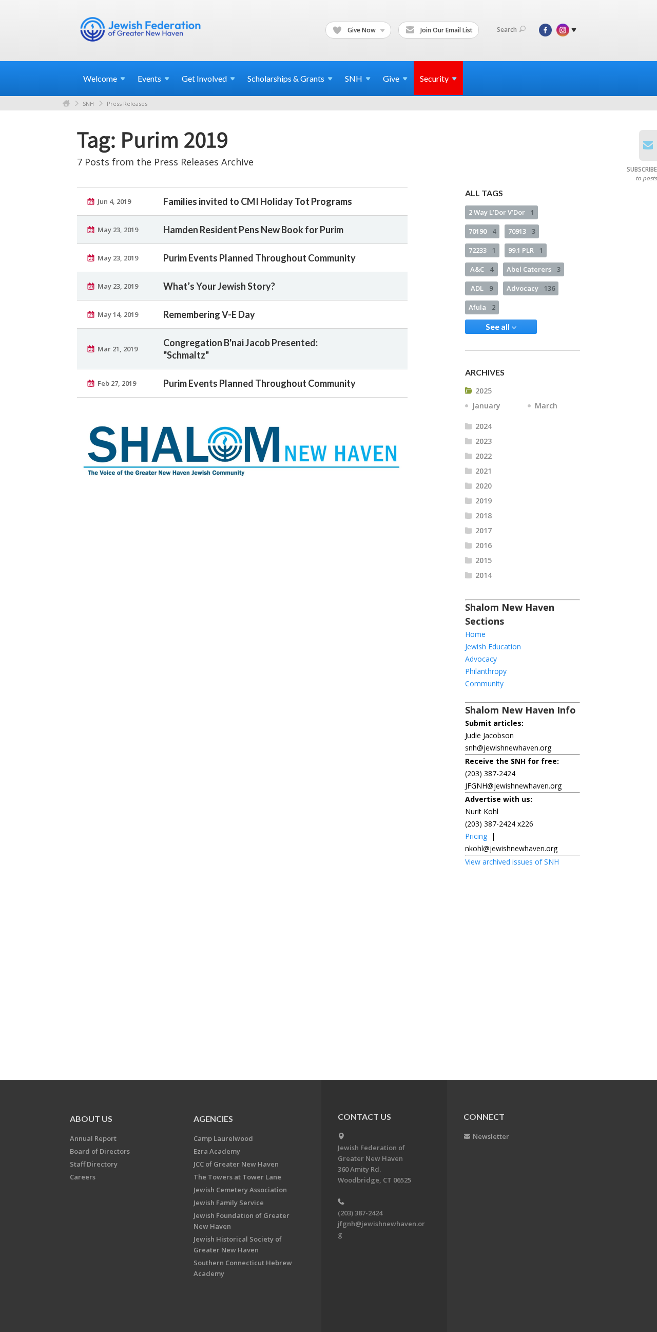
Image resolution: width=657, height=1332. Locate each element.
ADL (482, 288)
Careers (82, 1176)
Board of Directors (100, 1151)
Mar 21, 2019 (118, 348)
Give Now (361, 30)
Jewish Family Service (229, 1202)
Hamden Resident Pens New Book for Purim (253, 229)
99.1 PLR (525, 250)
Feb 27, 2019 (117, 383)
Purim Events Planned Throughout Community (259, 258)
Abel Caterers (534, 269)
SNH (88, 103)
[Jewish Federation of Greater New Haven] (141, 29)
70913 (521, 231)
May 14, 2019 (118, 314)
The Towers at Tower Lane (237, 1176)
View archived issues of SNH (512, 862)
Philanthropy (486, 671)
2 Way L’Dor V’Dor (501, 212)
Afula (482, 307)
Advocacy (531, 288)
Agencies (213, 1118)
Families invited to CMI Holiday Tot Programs (257, 201)
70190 (482, 231)
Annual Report (93, 1138)
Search (507, 29)
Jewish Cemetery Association (240, 1189)
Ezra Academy (217, 1151)
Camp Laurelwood (223, 1138)
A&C (481, 269)
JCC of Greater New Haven (236, 1164)
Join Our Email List (446, 30)
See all (498, 326)
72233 (482, 250)
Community (484, 683)
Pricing (476, 836)
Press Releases (127, 103)
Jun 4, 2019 (114, 201)
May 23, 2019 (118, 229)
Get (204, 78)
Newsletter (491, 1136)
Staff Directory (94, 1164)
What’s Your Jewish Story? (219, 286)
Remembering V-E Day (209, 314)
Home (66, 103)
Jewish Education (493, 646)
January (486, 405)
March (546, 405)
